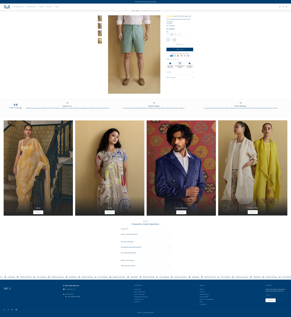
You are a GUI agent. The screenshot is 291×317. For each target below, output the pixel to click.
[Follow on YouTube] (16, 309)
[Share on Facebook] (171, 59)
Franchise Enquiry (138, 299)
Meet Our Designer (204, 294)
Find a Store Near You (72, 285)
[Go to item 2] (100, 26)
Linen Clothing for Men (31, 6)
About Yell (202, 291)
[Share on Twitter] (173, 59)
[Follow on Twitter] (8, 309)
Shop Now (38, 212)
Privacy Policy (137, 289)
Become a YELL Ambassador (207, 299)
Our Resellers (203, 304)
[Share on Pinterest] (175, 59)
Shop (137, 10)
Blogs (201, 301)
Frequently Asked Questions (141, 296)
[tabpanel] (67, 105)
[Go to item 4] (100, 41)
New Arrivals (49, 6)
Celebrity (57, 6)
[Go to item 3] (100, 33)
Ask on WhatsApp (170, 28)
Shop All (202, 289)
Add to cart (179, 44)
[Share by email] (177, 59)
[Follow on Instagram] (12, 309)
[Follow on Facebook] (4, 309)
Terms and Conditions (139, 294)
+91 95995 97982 (69, 294)
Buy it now (180, 49)
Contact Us (137, 301)
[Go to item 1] (100, 18)
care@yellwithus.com (70, 289)
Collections (41, 6)
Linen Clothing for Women (18, 6)
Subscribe (271, 300)
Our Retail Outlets (204, 296)
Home (133, 10)
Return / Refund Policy (139, 291)
